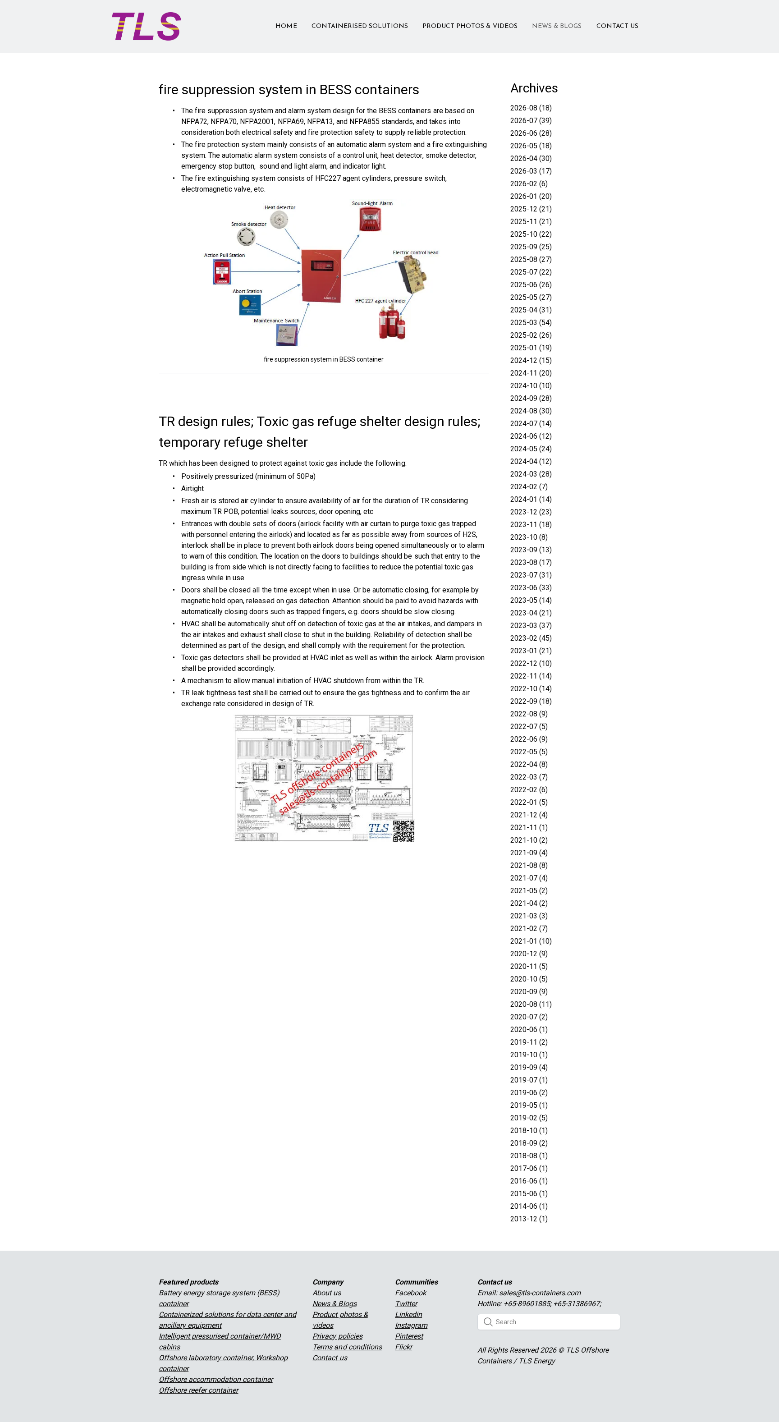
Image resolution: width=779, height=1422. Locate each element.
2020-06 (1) (529, 1029)
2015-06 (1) (529, 1193)
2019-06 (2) (529, 1092)
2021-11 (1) (529, 827)
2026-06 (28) (531, 133)
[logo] (146, 26)
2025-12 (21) (531, 209)
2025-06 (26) (531, 284)
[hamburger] (192, 21)
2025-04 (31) (531, 310)
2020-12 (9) (529, 954)
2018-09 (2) (529, 1143)
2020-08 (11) (531, 1004)
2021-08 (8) (529, 865)
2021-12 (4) (529, 815)
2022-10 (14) (531, 688)
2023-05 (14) (531, 600)
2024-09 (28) (531, 398)
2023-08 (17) (531, 562)
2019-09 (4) (529, 1067)
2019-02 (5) (529, 1118)
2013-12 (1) (529, 1219)
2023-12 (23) (531, 512)
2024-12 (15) (531, 360)
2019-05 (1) (529, 1105)
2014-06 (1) (529, 1206)
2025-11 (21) (531, 221)
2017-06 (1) (529, 1168)
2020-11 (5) (529, 966)
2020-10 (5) (529, 979)
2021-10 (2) (529, 840)
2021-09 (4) (529, 853)
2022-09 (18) (531, 701)
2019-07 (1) (529, 1080)
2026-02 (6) (529, 183)
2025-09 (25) (531, 247)
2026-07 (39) (531, 120)
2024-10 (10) (531, 385)
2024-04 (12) (531, 461)
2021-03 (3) (529, 916)
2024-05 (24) (531, 449)
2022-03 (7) (529, 777)
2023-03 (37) (531, 625)
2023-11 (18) (531, 524)
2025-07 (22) (531, 272)
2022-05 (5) (529, 752)
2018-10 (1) (529, 1130)
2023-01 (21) (531, 651)
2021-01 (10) (531, 941)
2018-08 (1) (529, 1155)
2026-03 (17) (531, 171)
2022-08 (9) (529, 714)
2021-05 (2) (529, 890)
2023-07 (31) (531, 575)
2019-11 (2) (529, 1042)
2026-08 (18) (531, 108)
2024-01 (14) (531, 499)
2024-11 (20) (531, 373)
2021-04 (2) (529, 903)
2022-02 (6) (529, 789)
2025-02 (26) (531, 335)
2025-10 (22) (531, 234)
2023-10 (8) (529, 537)
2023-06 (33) (531, 587)
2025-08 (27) (531, 259)
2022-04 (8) (529, 764)
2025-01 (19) (531, 348)
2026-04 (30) (531, 158)
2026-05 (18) (531, 146)
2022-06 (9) (529, 739)
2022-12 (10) (531, 663)
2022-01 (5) (529, 802)
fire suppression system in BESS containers (289, 89)
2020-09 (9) (529, 991)
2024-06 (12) (531, 436)
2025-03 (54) (531, 322)
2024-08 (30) (531, 411)
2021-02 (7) (529, 928)
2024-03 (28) (531, 474)
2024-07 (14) (531, 423)
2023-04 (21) (531, 613)
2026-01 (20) (531, 196)
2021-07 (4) (529, 878)
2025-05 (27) (531, 297)
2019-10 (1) (529, 1054)
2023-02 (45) (531, 638)
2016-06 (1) (529, 1181)
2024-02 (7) (529, 486)
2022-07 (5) (529, 726)
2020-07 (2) (529, 1017)
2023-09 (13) (531, 550)
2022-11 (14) (531, 676)
